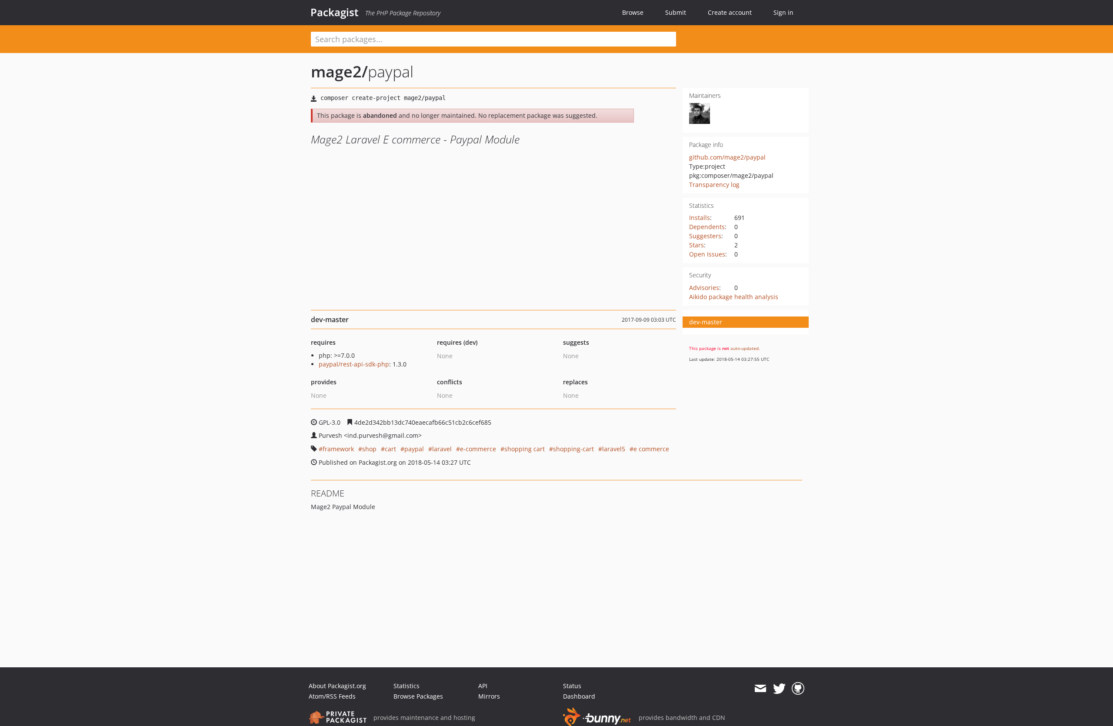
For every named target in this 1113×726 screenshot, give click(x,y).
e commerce (651, 449)
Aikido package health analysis (733, 297)
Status (572, 686)
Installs (699, 217)
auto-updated (744, 348)
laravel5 (613, 449)
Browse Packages (418, 696)
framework (338, 449)
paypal (414, 449)
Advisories (704, 287)
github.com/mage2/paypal (727, 157)
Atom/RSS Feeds (332, 696)
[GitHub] (798, 688)
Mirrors (489, 696)
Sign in (783, 12)
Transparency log (714, 184)
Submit (675, 12)
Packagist (334, 12)
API (482, 686)
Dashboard (579, 696)
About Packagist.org (337, 686)
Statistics (406, 686)
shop (369, 449)
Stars (696, 245)
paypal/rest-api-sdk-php (354, 364)
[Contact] (760, 688)
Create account (730, 12)
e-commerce (478, 449)
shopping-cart (573, 449)
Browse (632, 12)
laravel (442, 449)
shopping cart (524, 449)
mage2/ (339, 71)
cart (390, 449)
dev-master (705, 322)
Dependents (707, 227)
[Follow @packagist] (779, 688)
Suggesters (705, 236)
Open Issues (707, 254)
